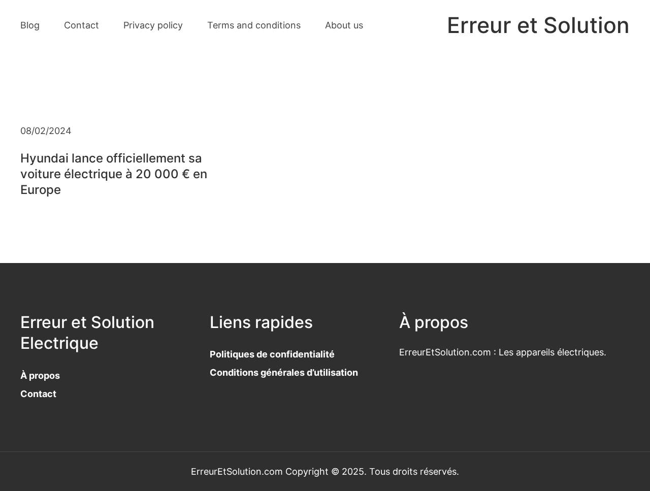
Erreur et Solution (538, 25)
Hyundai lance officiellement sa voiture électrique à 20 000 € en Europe (113, 174)
